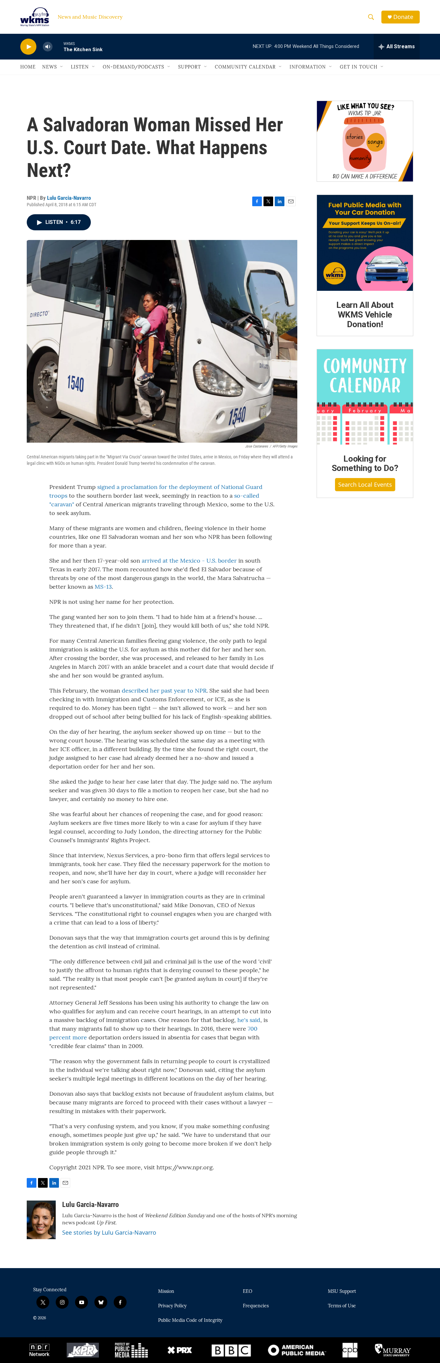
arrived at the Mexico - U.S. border (189, 560)
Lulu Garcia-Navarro (69, 198)
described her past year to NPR (164, 690)
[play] (28, 47)
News (49, 67)
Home (28, 67)
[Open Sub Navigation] (61, 66)
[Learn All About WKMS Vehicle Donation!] (365, 243)
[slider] (58, 46)
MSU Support (342, 1291)
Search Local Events (365, 484)
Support (189, 67)
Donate (403, 17)
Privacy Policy (172, 1306)
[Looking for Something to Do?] (365, 397)
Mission (166, 1291)
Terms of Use (342, 1306)
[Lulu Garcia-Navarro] (41, 1220)
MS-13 (103, 586)
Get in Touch (359, 67)
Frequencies (256, 1306)
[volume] (47, 47)
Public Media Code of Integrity (190, 1320)
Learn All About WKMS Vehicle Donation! (365, 314)
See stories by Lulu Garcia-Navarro (109, 1232)
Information (308, 67)
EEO (247, 1291)
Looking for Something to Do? (365, 463)
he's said (248, 1020)
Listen (80, 67)
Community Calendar (245, 67)
